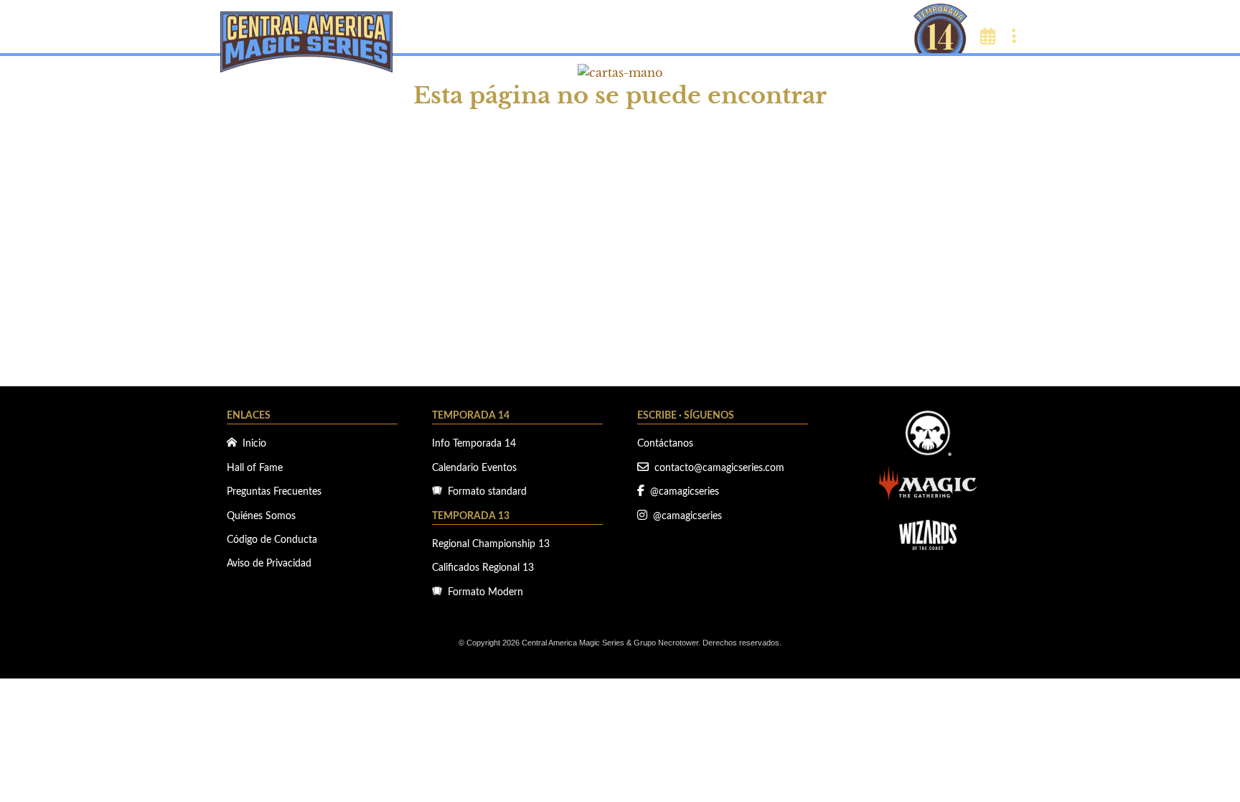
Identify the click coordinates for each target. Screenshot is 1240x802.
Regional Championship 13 (491, 544)
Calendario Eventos (474, 468)
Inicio (251, 444)
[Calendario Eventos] (987, 37)
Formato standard (484, 492)
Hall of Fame (255, 468)
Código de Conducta (272, 540)
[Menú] (1015, 37)
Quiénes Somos (261, 516)
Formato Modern (482, 592)
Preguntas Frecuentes (274, 492)
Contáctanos (665, 444)
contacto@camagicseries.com (716, 468)
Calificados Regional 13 (483, 568)
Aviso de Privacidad (269, 564)
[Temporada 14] (940, 27)
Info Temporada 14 (474, 444)
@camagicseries (681, 492)
